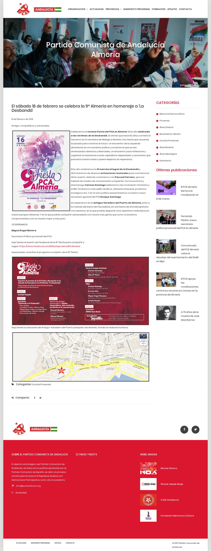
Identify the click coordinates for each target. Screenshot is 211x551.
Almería (104, 62)
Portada (91, 62)
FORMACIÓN (158, 9)
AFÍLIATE (58, 543)
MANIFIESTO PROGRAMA (136, 9)
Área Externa (167, 147)
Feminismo (165, 160)
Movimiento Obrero (170, 134)
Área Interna (166, 127)
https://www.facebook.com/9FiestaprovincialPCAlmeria (49, 246)
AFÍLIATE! (172, 9)
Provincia (164, 120)
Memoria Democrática (172, 113)
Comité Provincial (169, 140)
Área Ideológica (168, 153)
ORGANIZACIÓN (77, 9)
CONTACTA (185, 9)
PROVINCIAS (113, 9)
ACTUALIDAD (97, 9)
